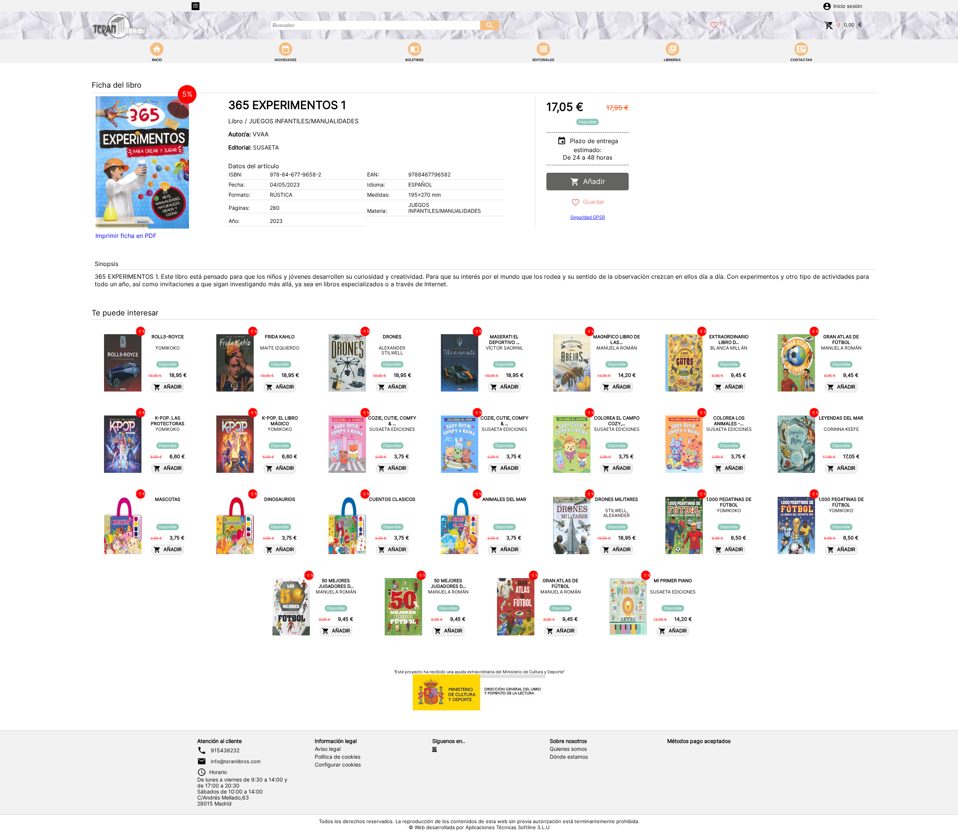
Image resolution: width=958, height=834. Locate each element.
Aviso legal (328, 749)
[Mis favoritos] (714, 24)
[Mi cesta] (828, 24)
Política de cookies (337, 757)
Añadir (592, 181)
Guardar (592, 201)
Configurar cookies (338, 765)
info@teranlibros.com (235, 761)
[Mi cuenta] (827, 5)
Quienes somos (568, 749)
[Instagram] (195, 6)
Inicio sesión (847, 6)
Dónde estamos (569, 757)
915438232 (225, 750)
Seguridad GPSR (587, 217)
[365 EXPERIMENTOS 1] (142, 162)
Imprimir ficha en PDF (125, 235)
